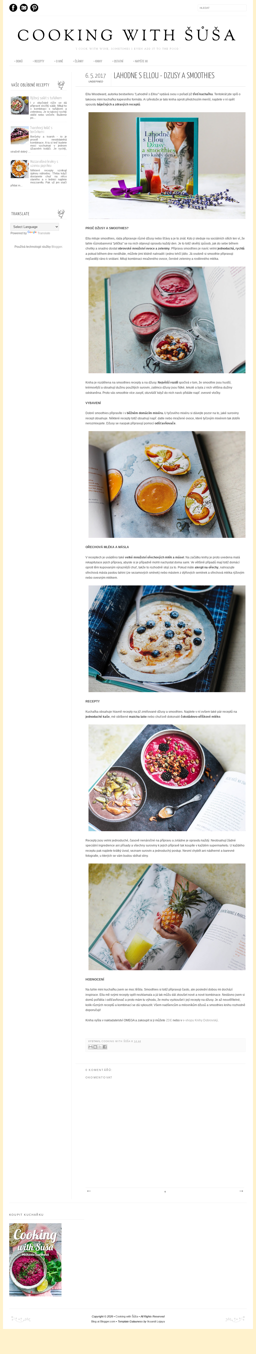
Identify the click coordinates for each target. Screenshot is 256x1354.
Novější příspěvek (89, 1191)
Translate (44, 233)
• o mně (58, 61)
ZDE (169, 1020)
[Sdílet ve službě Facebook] (104, 1046)
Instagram (24, 8)
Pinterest (34, 8)
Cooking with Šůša (128, 37)
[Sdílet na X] (100, 1046)
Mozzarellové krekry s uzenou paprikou (44, 164)
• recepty (38, 61)
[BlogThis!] (95, 1046)
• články (78, 61)
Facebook (13, 8)
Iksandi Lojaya (156, 1321)
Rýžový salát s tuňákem (46, 98)
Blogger (57, 247)
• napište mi (140, 61)
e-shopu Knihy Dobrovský (200, 1020)
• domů (18, 61)
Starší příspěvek (241, 1191)
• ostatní (117, 61)
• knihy (98, 61)
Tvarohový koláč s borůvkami (41, 130)
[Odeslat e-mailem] (90, 1046)
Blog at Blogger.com (103, 1321)
